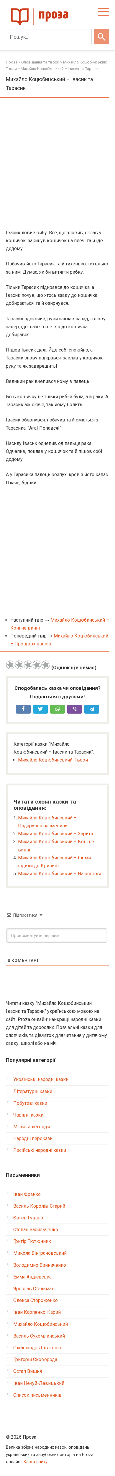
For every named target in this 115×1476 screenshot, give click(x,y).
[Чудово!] (45, 664)
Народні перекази (32, 1138)
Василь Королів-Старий (39, 1206)
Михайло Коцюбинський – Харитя (55, 833)
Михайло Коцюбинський (40, 1324)
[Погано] (19, 664)
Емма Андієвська (32, 1277)
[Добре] (36, 664)
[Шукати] (101, 36)
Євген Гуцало (28, 1218)
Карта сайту (35, 1461)
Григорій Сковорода (35, 1359)
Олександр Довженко (38, 1348)
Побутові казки (30, 1103)
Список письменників (37, 1395)
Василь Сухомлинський (39, 1336)
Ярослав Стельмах (33, 1288)
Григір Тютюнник (32, 1241)
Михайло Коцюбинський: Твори (53, 760)
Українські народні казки (40, 1079)
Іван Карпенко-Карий (37, 1312)
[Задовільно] (28, 664)
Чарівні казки (28, 1115)
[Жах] (10, 664)
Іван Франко (27, 1194)
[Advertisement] (57, 164)
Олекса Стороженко (35, 1300)
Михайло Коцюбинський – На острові (59, 873)
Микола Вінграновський (40, 1253)
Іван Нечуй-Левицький (38, 1383)
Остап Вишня (27, 1371)
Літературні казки (32, 1091)
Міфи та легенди (31, 1126)
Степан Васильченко (35, 1229)
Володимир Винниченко (39, 1265)
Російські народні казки (39, 1150)
